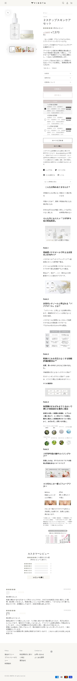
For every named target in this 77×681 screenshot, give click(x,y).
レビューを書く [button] (38, 577)
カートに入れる (57, 140)
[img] (10, 589)
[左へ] (7, 49)
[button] (63, 3)
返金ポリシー (9, 654)
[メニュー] (6, 3)
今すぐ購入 (58, 146)
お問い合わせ (39, 654)
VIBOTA (45, 16)
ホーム (44, 12)
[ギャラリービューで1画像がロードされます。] (12, 49)
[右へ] (36, 49)
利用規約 (8, 663)
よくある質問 (39, 657)
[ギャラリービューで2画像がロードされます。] (18, 49)
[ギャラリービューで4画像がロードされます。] (31, 49)
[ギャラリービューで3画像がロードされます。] (25, 49)
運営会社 (23, 660)
